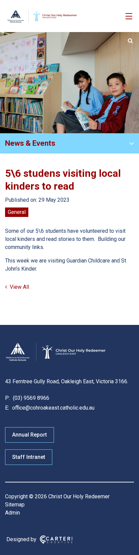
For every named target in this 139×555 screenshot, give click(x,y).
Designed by (21, 539)
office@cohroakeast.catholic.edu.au (52, 408)
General (17, 212)
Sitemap (15, 504)
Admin (12, 512)
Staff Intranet (28, 457)
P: (7, 398)
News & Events (30, 143)
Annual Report (29, 435)
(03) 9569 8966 (30, 398)
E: (7, 408)
